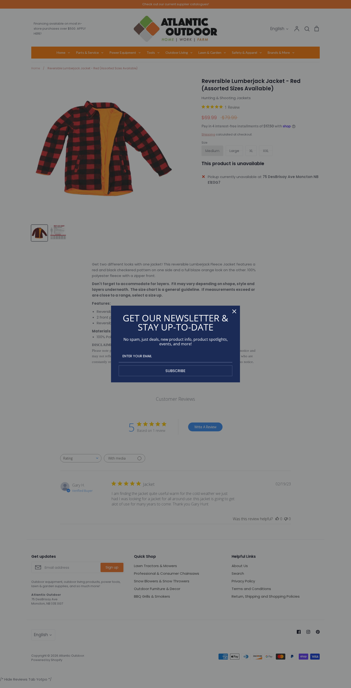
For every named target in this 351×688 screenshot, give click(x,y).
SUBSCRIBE (175, 371)
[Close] (234, 311)
